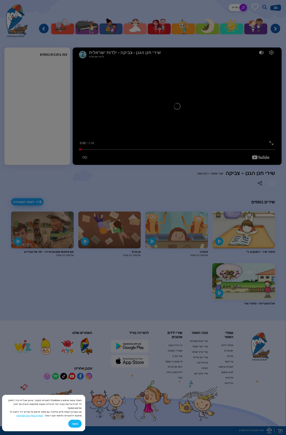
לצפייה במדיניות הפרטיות (30, 415)
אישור (75, 423)
